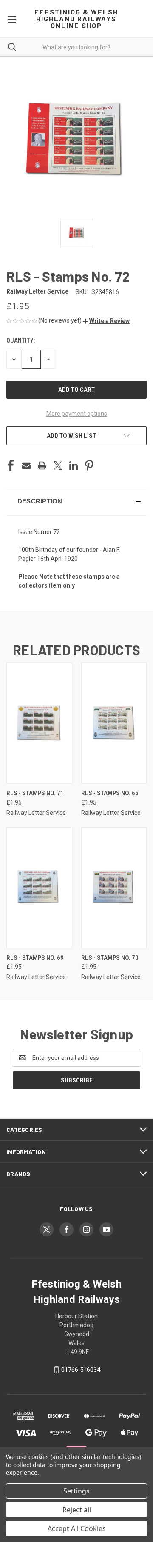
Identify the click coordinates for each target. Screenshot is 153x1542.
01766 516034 (80, 1370)
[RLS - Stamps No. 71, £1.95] (39, 723)
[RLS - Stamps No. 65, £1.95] (114, 723)
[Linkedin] (73, 465)
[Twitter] (58, 465)
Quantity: (20, 340)
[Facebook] (10, 465)
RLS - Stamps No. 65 (110, 793)
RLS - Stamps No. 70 (110, 958)
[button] (106, 320)
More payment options (76, 413)
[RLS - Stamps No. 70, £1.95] (114, 888)
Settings (76, 1491)
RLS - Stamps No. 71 (35, 793)
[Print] (42, 465)
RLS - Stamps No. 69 (35, 958)
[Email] (26, 465)
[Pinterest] (89, 465)
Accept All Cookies (77, 1528)
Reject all (76, 1509)
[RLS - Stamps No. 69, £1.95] (39, 888)
